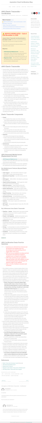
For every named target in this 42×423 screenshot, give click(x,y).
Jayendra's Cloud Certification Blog (21, 2)
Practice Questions (6, 375)
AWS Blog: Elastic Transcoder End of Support (12, 369)
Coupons (13, 6)
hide (12, 19)
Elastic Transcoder (11, 372)
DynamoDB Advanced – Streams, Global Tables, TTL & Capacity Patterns (35, 38)
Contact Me (23, 6)
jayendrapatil (25, 15)
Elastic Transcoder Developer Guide (10, 363)
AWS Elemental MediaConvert (11, 51)
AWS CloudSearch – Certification (6, 381)
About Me (18, 6)
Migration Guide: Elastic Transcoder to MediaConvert (14, 367)
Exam (22, 373)
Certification (7, 373)
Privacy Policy (30, 6)
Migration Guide (8, 57)
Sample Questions (14, 375)
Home (10, 6)
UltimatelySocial (29, 422)
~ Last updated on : (11, 15)
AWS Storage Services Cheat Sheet (24, 381)
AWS (6, 372)
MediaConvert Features (8, 366)
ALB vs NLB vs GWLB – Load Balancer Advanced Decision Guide (35, 65)
